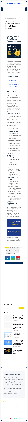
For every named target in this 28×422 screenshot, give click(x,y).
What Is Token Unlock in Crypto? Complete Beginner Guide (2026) (18, 317)
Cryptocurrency (16, 250)
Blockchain (19, 247)
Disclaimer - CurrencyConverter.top (18, 411)
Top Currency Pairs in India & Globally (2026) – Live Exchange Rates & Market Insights (18, 342)
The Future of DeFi (13, 89)
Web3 (9, 17)
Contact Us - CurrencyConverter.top (18, 408)
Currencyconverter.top (14, 3)
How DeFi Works (12, 80)
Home (6, 17)
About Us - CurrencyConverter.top (18, 405)
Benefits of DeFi (12, 82)
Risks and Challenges (14, 84)
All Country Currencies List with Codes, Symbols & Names (18, 335)
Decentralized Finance (10, 251)
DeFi (17, 251)
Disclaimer (6, 364)
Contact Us (16, 362)
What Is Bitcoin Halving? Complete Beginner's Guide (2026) (17, 351)
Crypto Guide (8, 248)
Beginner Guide (12, 247)
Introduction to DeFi (13, 79)
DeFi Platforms (9, 253)
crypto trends (8, 250)
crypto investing (16, 248)
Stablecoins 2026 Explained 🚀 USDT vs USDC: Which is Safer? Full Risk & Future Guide (18, 326)
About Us (6, 362)
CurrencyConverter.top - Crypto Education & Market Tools (8, 406)
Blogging (15, 418)
